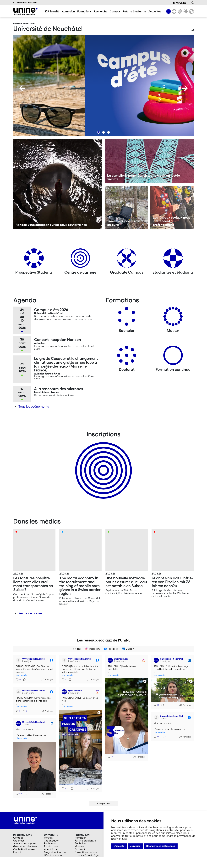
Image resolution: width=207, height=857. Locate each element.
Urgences (18, 840)
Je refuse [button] (135, 846)
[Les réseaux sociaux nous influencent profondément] (172, 207)
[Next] (185, 88)
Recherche (100, 11)
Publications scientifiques (51, 848)
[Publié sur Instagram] (143, 660)
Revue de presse (30, 613)
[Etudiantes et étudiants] (173, 259)
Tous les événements (33, 406)
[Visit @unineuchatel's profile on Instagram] (110, 660)
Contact (18, 837)
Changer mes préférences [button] (160, 846)
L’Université (52, 11)
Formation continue (86, 852)
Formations (84, 11)
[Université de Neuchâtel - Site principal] (25, 819)
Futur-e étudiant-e (134, 11)
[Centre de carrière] (80, 259)
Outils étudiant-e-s (24, 849)
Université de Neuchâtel (26, 3)
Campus (115, 11)
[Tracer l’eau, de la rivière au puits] (126, 207)
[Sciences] (179, 11)
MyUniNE (181, 2)
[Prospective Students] (34, 259)
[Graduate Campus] (126, 259)
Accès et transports (24, 843)
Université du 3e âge (87, 855)
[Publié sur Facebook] (51, 660)
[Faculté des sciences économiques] (191, 11)
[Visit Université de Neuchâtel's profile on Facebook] (18, 660)
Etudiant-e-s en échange (102, 464)
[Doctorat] (126, 356)
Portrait (48, 837)
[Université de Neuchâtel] (25, 11)
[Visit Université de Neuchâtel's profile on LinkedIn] (156, 660)
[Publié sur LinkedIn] (189, 660)
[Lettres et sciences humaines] (174, 11)
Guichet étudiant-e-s (25, 846)
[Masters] (173, 318)
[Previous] (22, 88)
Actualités (154, 11)
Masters (79, 846)
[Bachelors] (126, 318)
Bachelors (80, 843)
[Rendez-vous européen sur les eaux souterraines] (57, 184)
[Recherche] (192, 2)
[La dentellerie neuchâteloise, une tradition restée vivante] (149, 161)
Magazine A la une (55, 852)
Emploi (17, 852)
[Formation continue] (173, 356)
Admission (68, 11)
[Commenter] (69, 679)
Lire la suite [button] (21, 675)
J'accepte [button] (119, 846)
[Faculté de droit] (185, 11)
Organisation (51, 840)
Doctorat (80, 849)
